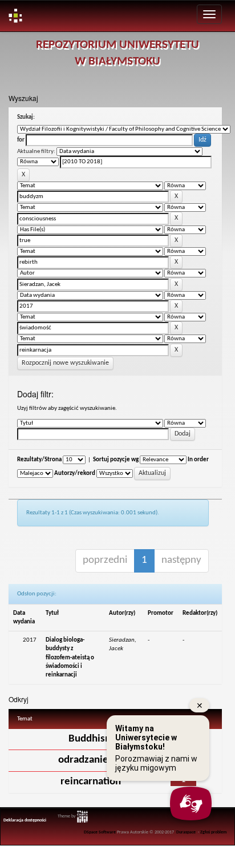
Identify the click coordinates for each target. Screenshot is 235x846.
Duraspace (186, 832)
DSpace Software (100, 832)
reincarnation (90, 781)
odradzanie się (91, 760)
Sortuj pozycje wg (116, 460)
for (21, 140)
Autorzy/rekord (74, 473)
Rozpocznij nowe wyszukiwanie (65, 363)
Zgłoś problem (213, 832)
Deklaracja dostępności (24, 820)
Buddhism (91, 739)
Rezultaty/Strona (39, 460)
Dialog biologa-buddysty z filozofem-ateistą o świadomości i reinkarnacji (70, 657)
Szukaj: (26, 117)
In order (198, 460)
